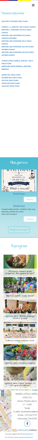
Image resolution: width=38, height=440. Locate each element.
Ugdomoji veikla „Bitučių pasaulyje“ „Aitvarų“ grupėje (20, 317)
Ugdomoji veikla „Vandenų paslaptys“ (20, 363)
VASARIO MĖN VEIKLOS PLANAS (11, 83)
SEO (6, 437)
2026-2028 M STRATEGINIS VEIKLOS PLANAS (15, 21)
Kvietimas (19, 193)
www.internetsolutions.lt (26, 437)
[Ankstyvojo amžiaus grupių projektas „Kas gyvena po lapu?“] (20, 256)
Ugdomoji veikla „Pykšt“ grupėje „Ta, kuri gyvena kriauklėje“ (20, 384)
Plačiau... (30, 199)
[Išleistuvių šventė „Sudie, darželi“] (20, 278)
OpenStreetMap (23, 430)
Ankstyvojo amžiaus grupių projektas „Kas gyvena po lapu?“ (20, 272)
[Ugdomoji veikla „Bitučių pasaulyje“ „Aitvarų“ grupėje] (20, 300)
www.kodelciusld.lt (27, 434)
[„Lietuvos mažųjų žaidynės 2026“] (20, 323)
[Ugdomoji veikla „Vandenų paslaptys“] (20, 345)
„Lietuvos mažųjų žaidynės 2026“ (20, 340)
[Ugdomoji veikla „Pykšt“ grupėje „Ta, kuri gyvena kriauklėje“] (20, 368)
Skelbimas (19, 206)
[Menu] (33, 5)
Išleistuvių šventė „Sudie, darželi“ (20, 295)
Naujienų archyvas (19, 229)
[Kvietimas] (19, 171)
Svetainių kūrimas (13, 437)
